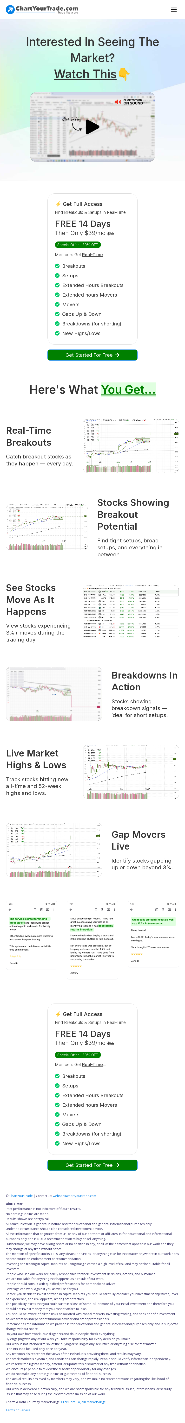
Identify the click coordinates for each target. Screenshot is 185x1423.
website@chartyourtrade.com (74, 1196)
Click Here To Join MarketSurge (83, 1402)
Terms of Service (18, 1410)
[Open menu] (173, 9)
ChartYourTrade (21, 1196)
